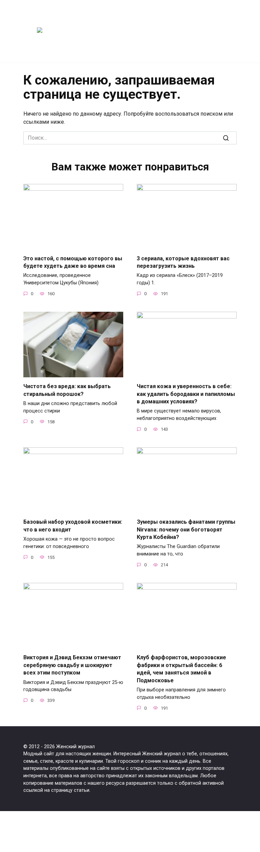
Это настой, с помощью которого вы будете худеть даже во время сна (72, 262)
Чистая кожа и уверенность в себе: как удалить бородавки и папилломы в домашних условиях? (186, 394)
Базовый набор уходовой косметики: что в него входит (72, 525)
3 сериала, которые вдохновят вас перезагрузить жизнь (183, 262)
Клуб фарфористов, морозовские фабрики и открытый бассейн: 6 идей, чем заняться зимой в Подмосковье (181, 668)
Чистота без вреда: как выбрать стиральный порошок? (67, 390)
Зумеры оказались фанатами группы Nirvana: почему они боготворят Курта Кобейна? (186, 529)
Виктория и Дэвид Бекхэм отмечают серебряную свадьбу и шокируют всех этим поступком (72, 665)
